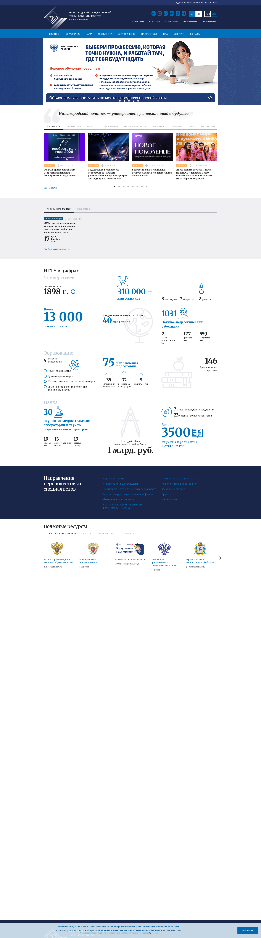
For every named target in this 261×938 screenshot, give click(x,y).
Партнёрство (207, 126)
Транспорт (167, 494)
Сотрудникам (190, 21)
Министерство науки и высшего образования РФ (58, 561)
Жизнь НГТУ (159, 126)
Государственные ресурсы (61, 533)
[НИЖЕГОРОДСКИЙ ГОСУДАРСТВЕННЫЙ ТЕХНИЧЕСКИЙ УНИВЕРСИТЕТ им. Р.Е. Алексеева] (56, 17)
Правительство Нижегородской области (200, 561)
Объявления (83, 209)
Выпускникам (209, 21)
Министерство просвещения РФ (89, 561)
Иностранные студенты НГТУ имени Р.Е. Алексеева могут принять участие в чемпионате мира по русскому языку (194, 174)
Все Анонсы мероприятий (57, 249)
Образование (73, 34)
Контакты (195, 34)
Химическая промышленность (179, 478)
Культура (176, 126)
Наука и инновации (135, 126)
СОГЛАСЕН (247, 930)
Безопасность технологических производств (129, 489)
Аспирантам (171, 21)
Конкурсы (92, 126)
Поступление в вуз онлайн (130, 559)
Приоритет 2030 (149, 34)
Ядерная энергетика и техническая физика (128, 494)
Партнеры (87, 533)
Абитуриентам (136, 21)
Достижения (73, 126)
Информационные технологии (121, 483)
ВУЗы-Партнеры (106, 533)
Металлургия (169, 499)
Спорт (191, 126)
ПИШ (165, 34)
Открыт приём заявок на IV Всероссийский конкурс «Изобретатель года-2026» (60, 172)
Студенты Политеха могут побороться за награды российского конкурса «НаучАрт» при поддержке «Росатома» (108, 174)
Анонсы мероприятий (59, 209)
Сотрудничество (126, 34)
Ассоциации (128, 533)
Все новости (53, 126)
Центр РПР (179, 34)
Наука (89, 34)
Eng (214, 13)
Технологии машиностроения (179, 483)
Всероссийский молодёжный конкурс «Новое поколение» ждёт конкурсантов (152, 172)
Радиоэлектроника (114, 478)
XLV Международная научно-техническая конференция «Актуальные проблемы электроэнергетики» (60, 227)
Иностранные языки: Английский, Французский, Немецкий (122, 506)
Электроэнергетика (173, 489)
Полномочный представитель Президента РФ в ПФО (163, 562)
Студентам (154, 21)
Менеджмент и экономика (118, 499)
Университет (53, 34)
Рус (208, 13)
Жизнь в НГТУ (105, 34)
